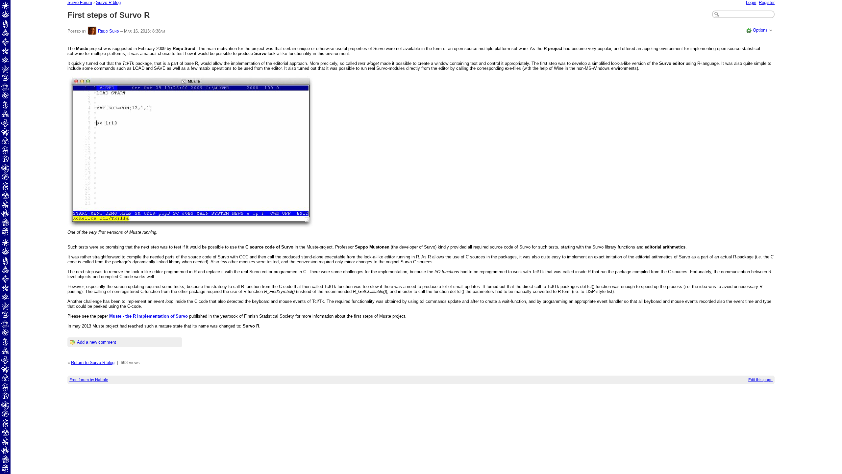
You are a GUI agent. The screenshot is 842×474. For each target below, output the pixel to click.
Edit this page (760, 380)
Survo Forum (79, 2)
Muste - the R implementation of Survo (148, 316)
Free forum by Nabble (88, 380)
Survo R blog (108, 2)
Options (760, 30)
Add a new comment (96, 342)
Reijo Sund (108, 31)
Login (751, 2)
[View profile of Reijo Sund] (92, 31)
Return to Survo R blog (92, 362)
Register (767, 2)
